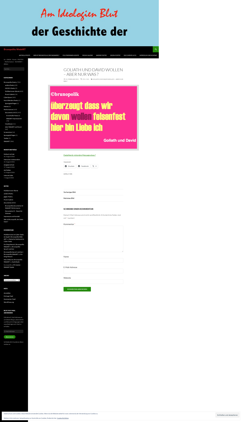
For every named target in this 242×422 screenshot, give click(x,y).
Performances (8, 109)
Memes (6, 106)
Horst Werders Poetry (11, 100)
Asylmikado (16, 262)
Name (66, 256)
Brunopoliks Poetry (10, 82)
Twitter (6, 138)
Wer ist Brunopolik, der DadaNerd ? (46, 55)
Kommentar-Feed (10, 299)
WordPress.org (9, 302)
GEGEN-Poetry (10, 88)
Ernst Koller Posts (12, 115)
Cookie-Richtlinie (63, 418)
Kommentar (69, 224)
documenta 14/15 (130, 55)
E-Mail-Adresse (70, 267)
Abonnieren (10, 337)
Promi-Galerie (87, 55)
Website (67, 278)
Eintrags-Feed (8, 296)
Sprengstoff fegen (11, 103)
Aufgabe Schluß (9, 165)
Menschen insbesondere (12, 159)
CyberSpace (8, 97)
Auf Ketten (7, 170)
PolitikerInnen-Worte (71, 55)
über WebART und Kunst (13, 127)
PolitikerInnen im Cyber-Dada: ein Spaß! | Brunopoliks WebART (14, 237)
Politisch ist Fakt (9, 154)
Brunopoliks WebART (15, 49)
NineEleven (9, 124)
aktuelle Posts (24, 55)
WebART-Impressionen (14, 119)
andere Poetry (101, 55)
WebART (7, 141)
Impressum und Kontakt (148, 55)
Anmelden (7, 293)
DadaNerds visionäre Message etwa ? (80, 155)
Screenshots (8, 132)
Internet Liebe (8, 175)
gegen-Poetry (115, 55)
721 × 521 (85, 79)
